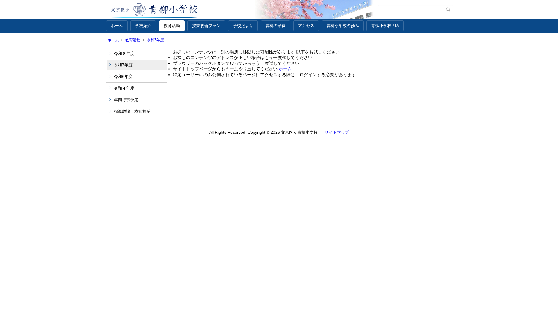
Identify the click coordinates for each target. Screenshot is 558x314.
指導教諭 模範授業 (132, 111)
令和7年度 (155, 40)
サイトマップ (337, 132)
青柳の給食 (275, 25)
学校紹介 (143, 25)
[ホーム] (242, 9)
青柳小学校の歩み (342, 25)
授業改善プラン (206, 25)
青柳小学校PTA (385, 25)
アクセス (306, 25)
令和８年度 (124, 53)
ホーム (117, 25)
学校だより (243, 25)
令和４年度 (124, 88)
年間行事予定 (126, 99)
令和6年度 (123, 76)
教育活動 (172, 25)
